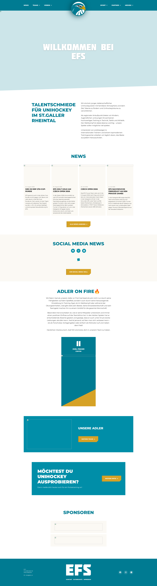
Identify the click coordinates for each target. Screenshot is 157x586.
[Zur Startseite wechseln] (78, 8)
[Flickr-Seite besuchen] (84, 251)
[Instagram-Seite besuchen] (78, 251)
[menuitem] (26, 5)
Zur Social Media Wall (78, 272)
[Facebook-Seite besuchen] (73, 251)
